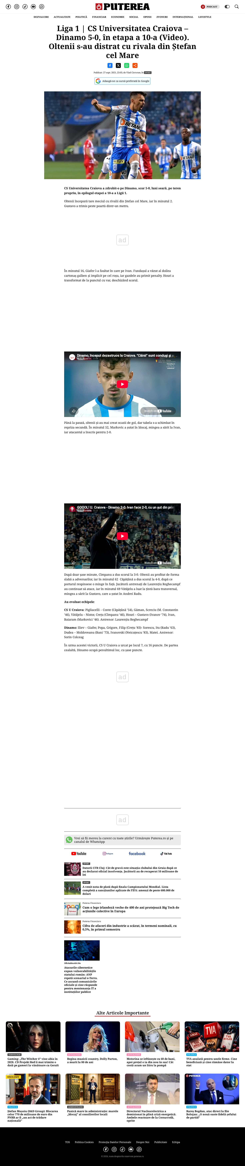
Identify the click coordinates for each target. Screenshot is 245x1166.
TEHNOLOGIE (14, 1054)
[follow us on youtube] (78, 854)
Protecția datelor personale (115, 1142)
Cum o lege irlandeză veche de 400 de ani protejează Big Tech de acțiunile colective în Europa (130, 909)
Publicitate (160, 1142)
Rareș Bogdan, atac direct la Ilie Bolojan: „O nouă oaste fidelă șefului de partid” (211, 1114)
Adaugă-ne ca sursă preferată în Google (125, 81)
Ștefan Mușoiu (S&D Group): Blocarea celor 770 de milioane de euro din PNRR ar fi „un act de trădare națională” (33, 1116)
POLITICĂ (81, 16)
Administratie (75, 1107)
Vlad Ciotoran (133, 72)
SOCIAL (133, 16)
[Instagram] (16, 6)
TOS (67, 1142)
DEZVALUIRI (41, 16)
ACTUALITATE (62, 16)
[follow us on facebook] (137, 854)
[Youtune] (33, 6)
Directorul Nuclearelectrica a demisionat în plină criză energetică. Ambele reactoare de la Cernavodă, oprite (151, 1116)
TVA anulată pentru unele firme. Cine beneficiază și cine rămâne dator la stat (211, 1062)
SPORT (148, 72)
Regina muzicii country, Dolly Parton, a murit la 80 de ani (92, 1060)
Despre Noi (142, 1142)
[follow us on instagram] (107, 854)
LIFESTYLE (204, 16)
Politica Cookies (84, 1142)
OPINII (147, 16)
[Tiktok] (25, 6)
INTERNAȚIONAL (183, 16)
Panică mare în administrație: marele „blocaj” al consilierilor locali (92, 1113)
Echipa (176, 1142)
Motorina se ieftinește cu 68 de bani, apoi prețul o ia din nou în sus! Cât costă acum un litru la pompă (151, 1062)
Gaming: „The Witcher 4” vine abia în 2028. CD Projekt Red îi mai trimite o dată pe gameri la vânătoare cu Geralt (33, 1062)
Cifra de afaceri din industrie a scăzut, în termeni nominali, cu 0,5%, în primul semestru (129, 927)
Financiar (99, 16)
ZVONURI (162, 16)
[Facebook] (8, 6)
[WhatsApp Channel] (41, 6)
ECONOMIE (117, 16)
